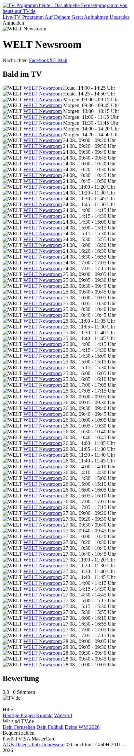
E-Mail (60, 60)
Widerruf (63, 715)
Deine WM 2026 (82, 727)
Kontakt (44, 715)
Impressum (53, 744)
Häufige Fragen (19, 715)
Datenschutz (28, 744)
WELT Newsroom (42, 88)
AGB (8, 744)
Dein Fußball (49, 727)
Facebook (39, 60)
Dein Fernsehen (19, 727)
